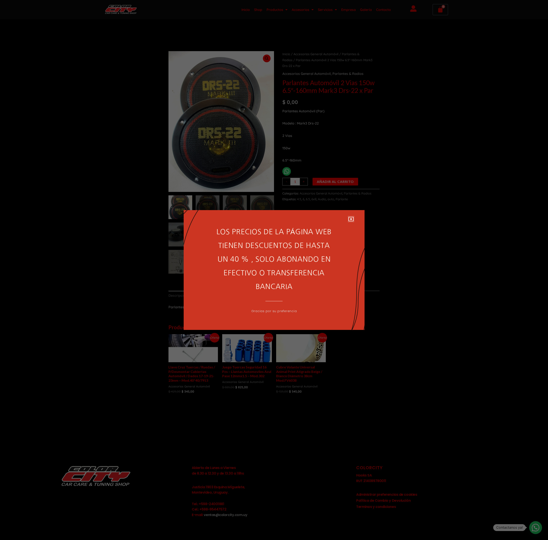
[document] (274, 270)
